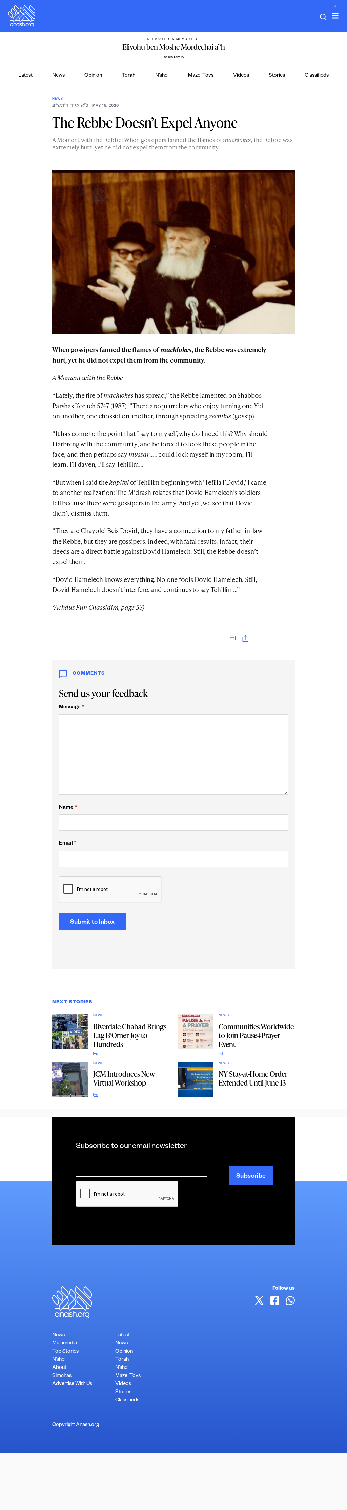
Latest (25, 76)
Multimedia (64, 1344)
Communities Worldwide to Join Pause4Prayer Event (256, 1035)
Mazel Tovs (200, 76)
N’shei (161, 76)
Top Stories (65, 1352)
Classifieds (317, 76)
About (59, 1368)
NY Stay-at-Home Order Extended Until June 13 (253, 1078)
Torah (128, 76)
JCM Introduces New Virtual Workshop (124, 1078)
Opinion (93, 76)
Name (68, 808)
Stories (277, 76)
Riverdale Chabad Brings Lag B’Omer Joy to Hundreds (129, 1035)
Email (67, 844)
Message (71, 707)
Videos (241, 76)
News (58, 76)
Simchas (62, 1376)
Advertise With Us (72, 1384)
